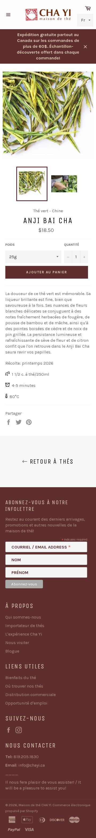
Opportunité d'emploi (26, 703)
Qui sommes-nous (23, 617)
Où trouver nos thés (24, 686)
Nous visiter (17, 642)
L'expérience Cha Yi (23, 634)
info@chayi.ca (31, 765)
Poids (10, 245)
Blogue (12, 651)
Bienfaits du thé (20, 677)
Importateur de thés (24, 625)
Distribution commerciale (30, 694)
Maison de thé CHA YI (35, 805)
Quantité (71, 245)
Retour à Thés (50, 461)
